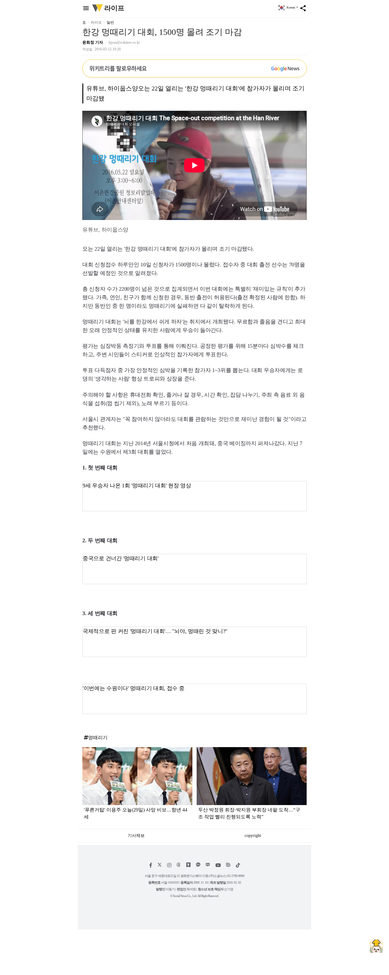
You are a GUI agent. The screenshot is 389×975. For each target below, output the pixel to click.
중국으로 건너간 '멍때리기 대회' (121, 558)
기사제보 (136, 835)
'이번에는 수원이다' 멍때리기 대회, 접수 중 (133, 688)
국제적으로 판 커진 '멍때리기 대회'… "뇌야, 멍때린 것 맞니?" (155, 631)
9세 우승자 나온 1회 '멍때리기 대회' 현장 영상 (137, 485)
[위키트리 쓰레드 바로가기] (179, 865)
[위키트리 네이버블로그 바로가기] (208, 865)
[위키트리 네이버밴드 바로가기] (228, 865)
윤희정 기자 (92, 42)
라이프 (96, 22)
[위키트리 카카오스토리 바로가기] (188, 865)
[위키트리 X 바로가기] (159, 865)
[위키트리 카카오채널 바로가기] (198, 865)
